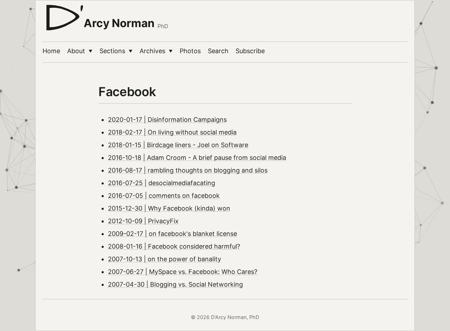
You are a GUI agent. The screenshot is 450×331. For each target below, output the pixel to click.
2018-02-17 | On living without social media (172, 132)
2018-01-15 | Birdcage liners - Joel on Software (178, 145)
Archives (156, 51)
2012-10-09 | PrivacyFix (143, 221)
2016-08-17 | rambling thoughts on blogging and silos (188, 170)
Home (51, 51)
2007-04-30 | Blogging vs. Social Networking (175, 284)
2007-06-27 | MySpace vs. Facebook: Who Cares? (182, 271)
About (79, 51)
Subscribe (250, 51)
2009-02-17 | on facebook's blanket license (172, 233)
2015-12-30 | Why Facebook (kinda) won (169, 208)
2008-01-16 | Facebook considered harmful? (174, 246)
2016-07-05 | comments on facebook (164, 195)
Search (218, 51)
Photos (190, 51)
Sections (116, 51)
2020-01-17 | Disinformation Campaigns (167, 119)
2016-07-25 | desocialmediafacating (161, 183)
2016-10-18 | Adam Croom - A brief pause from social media (197, 157)
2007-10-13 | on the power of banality (164, 259)
